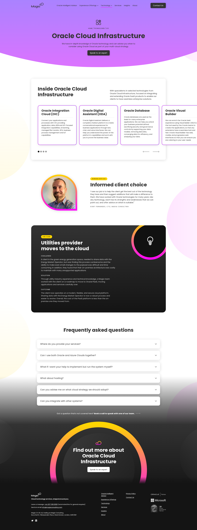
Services (104, 507)
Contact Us (158, 5)
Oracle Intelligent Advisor (107, 495)
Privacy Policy (131, 494)
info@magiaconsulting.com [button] (52, 507)
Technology (105, 503)
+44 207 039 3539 (51, 504)
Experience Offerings (108, 500)
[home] (37, 5)
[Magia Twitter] (32, 520)
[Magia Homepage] (58, 495)
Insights (104, 511)
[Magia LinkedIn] (36, 520)
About (103, 515)
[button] (89, 5)
